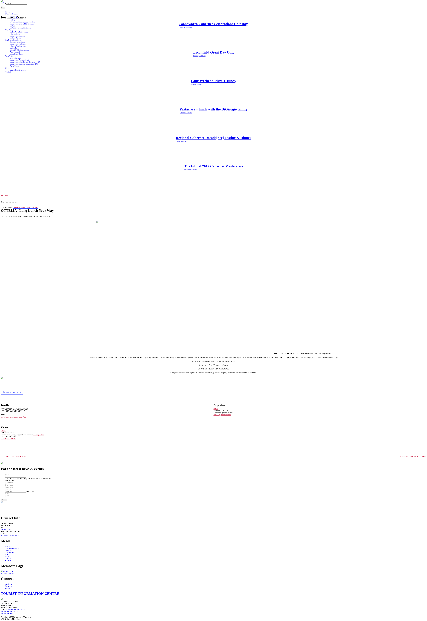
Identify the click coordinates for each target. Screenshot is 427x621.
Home (7, 12)
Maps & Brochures (16, 54)
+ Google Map (38, 435)
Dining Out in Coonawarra (19, 50)
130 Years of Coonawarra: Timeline (22, 22)
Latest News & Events (18, 70)
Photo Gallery (15, 66)
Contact (8, 72)
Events (7, 554)
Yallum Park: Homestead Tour (16, 456)
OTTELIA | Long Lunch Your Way (13, 417)
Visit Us (8, 558)
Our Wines (9, 30)
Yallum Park (14, 48)
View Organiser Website (222, 415)
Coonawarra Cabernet (17, 36)
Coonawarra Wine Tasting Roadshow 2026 (25, 62)
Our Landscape (15, 18)
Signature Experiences (17, 42)
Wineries (8, 550)
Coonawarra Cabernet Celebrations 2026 (24, 64)
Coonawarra (14, 16)
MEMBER (8, 573)
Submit (4, 500)
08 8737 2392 (6, 529)
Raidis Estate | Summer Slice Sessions (413, 456)
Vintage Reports (15, 38)
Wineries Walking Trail (18, 46)
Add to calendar (12, 392)
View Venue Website (8, 439)
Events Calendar (15, 58)
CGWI (12, 26)
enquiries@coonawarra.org (10, 535)
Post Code (30, 491)
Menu (3, 8)
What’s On (9, 56)
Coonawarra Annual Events (19, 60)
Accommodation (15, 52)
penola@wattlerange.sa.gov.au (16, 609)
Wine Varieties (15, 34)
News (7, 68)
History (12, 20)
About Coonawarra (12, 548)
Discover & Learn (11, 14)
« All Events (5, 195)
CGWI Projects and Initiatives (20, 28)
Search (3, 3)
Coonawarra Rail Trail (17, 44)
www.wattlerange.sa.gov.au (10, 611)
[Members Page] (7, 571)
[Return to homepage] (2, 1)
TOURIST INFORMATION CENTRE (30, 594)
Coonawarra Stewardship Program (22, 24)
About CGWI (10, 552)
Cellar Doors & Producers (19, 32)
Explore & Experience (13, 40)
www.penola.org (7, 613)
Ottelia (216, 409)
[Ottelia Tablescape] (185, 354)
